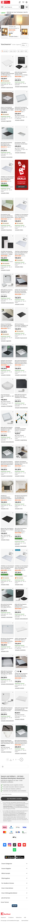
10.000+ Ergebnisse (16, 44)
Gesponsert (24, 15)
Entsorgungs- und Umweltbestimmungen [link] (10, 920)
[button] (5, 51)
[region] (14, 27)
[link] (20, 2)
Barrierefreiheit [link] (25, 920)
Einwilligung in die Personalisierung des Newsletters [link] (14, 814)
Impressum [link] (3, 917)
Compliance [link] (11, 917)
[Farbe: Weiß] (16, 671)
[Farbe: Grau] (18, 671)
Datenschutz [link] (19, 917)
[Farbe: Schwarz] (20, 671)
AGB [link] (25, 917)
